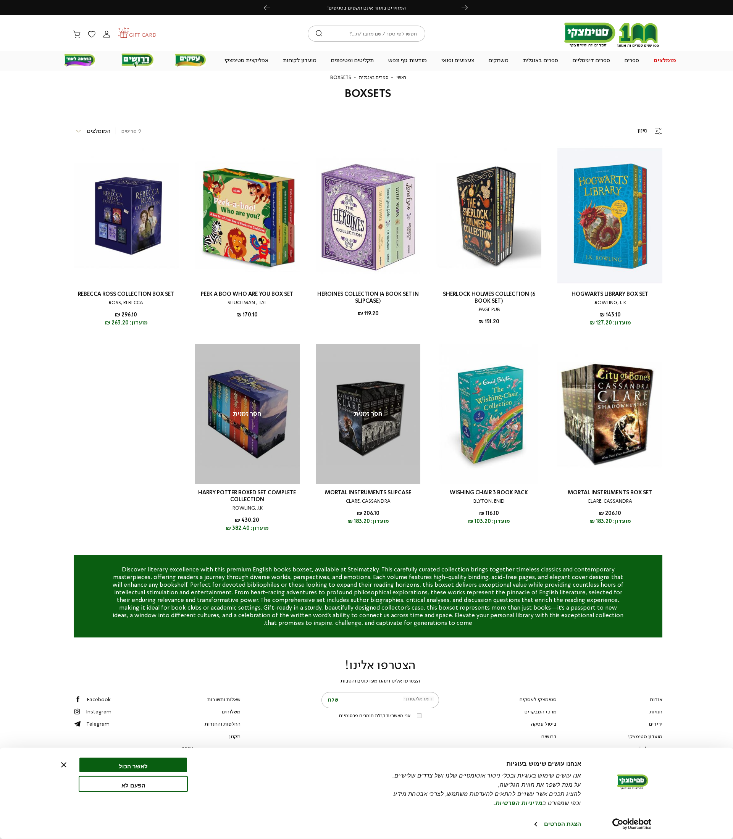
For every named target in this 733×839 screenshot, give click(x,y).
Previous (271, 7)
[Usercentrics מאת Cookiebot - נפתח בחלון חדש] (632, 824)
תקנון (235, 736)
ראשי (401, 77)
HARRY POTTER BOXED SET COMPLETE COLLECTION (247, 496)
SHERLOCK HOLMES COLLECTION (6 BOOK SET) (489, 297)
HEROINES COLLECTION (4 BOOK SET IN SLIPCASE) (368, 297)
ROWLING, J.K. (247, 508)
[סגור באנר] (63, 765)
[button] (665, 61)
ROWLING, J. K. (610, 303)
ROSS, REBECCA (126, 303)
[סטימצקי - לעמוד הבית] (611, 46)
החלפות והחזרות (223, 723)
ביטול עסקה (544, 723)
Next (469, 7)
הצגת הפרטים (562, 824)
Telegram (98, 723)
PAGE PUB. (489, 310)
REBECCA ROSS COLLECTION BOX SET (126, 294)
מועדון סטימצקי (645, 736)
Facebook (99, 699)
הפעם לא (133, 785)
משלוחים (231, 711)
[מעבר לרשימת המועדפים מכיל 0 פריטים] (91, 34)
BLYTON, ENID (489, 501)
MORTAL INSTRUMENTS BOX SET (610, 492)
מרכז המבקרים (541, 711)
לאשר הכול (133, 766)
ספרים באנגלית (374, 77)
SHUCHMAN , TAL (247, 303)
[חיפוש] (319, 34)
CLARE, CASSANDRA (610, 501)
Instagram (98, 711)
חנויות (655, 711)
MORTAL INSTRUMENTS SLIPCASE (368, 492)
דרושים (549, 736)
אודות (656, 699)
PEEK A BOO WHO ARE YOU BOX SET (247, 294)
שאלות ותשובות (224, 699)
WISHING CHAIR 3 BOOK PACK (489, 492)
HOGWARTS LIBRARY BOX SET (610, 294)
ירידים (655, 723)
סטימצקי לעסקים (538, 699)
